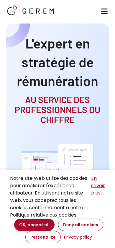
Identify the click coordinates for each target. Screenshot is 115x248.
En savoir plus (98, 185)
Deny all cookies (80, 225)
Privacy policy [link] (78, 237)
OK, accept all (34, 225)
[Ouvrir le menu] (104, 12)
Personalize (43, 237)
